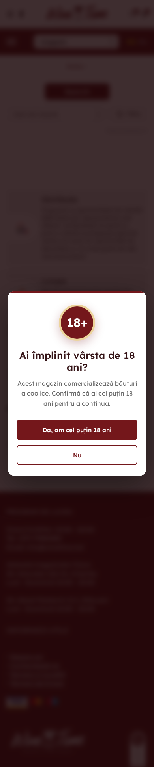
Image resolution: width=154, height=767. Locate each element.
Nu (77, 455)
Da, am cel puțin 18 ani (77, 430)
